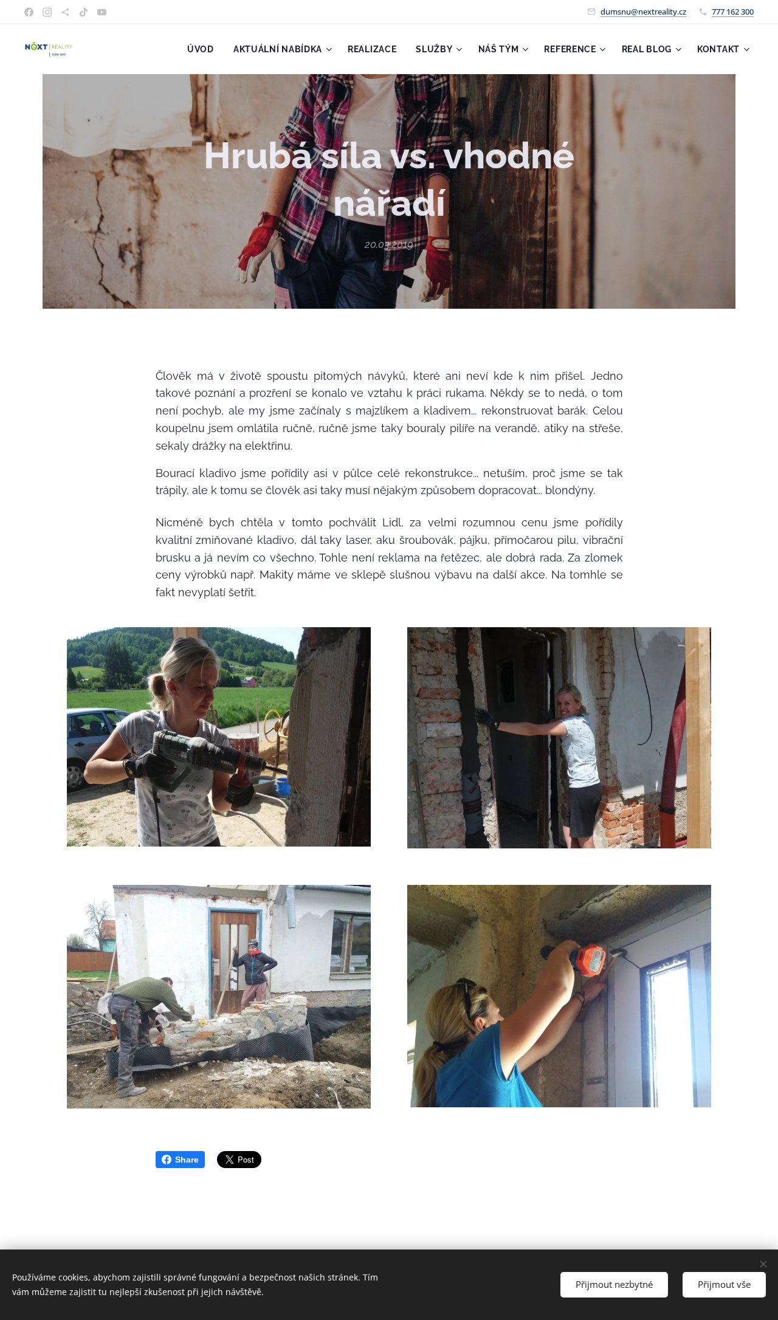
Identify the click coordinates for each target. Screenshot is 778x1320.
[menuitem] (204, 49)
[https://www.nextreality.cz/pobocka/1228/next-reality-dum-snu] (65, 12)
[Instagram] (47, 12)
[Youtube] (101, 12)
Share (187, 1159)
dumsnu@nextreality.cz (643, 11)
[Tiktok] (83, 12)
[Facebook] (28, 12)
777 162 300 (733, 11)
